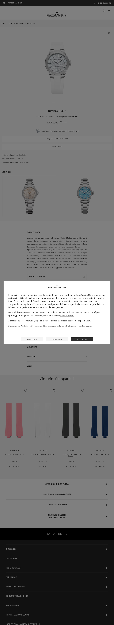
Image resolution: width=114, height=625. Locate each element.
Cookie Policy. (67, 315)
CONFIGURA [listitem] (57, 339)
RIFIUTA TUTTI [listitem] (32, 339)
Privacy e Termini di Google (27, 301)
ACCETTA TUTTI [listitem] (82, 339)
